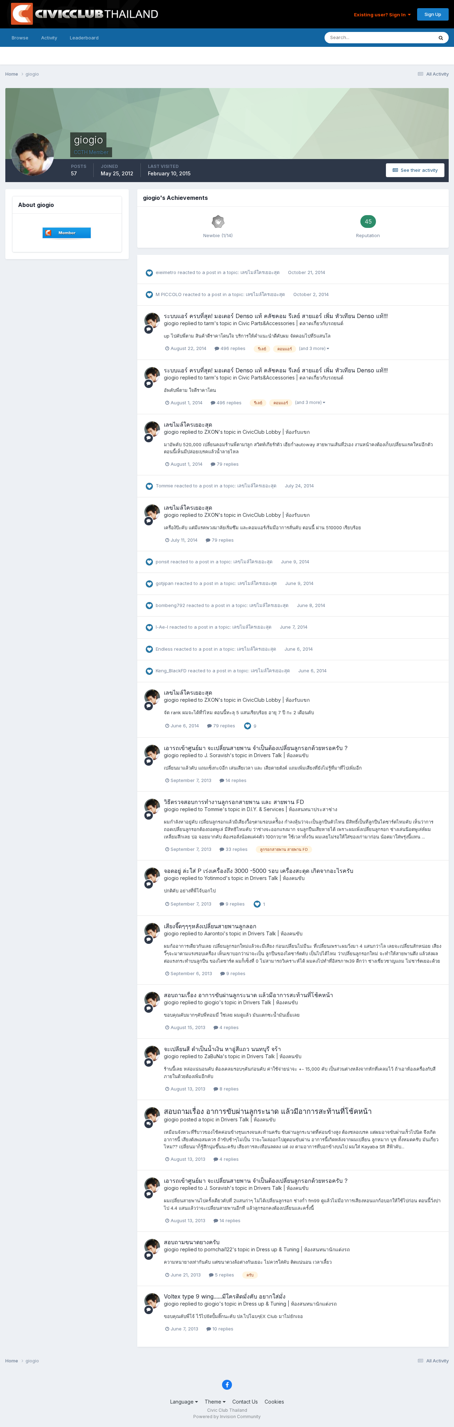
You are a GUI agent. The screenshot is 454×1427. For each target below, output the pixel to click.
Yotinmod (215, 878)
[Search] (441, 37)
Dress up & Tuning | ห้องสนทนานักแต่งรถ (303, 1249)
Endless (164, 649)
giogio (171, 323)
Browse (20, 37)
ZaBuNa (213, 1056)
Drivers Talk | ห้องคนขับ (281, 755)
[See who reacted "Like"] (247, 725)
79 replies (227, 464)
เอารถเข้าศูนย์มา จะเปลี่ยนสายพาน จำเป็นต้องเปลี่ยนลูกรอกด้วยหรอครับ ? (256, 747)
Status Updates (407, 37)
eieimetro (166, 272)
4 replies (228, 1027)
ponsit (162, 561)
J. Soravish (217, 755)
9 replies (234, 904)
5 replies (224, 1275)
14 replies (235, 780)
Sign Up (433, 14)
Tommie (164, 485)
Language (182, 1402)
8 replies (228, 1089)
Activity (49, 37)
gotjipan (164, 583)
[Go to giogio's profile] (152, 320)
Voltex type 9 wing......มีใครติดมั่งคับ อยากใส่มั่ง (225, 1296)
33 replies (236, 849)
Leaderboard (84, 37)
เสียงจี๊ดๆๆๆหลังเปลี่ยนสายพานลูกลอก (210, 926)
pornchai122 (218, 1249)
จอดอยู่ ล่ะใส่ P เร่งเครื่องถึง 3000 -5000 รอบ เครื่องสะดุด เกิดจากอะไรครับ (258, 870)
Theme (214, 1402)
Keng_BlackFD (171, 670)
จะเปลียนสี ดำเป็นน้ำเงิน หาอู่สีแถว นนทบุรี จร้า (222, 1049)
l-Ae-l (162, 627)
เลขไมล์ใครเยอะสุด (260, 272)
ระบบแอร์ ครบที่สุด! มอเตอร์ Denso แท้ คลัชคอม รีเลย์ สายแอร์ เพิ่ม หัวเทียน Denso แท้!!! (276, 315)
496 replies (232, 348)
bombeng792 (170, 605)
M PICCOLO (169, 294)
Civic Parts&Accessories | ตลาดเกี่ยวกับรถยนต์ (290, 323)
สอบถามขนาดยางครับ (192, 1242)
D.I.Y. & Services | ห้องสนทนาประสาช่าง (292, 809)
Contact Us (245, 1402)
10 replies (222, 1329)
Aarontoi (214, 933)
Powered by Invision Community (227, 1416)
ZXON (211, 432)
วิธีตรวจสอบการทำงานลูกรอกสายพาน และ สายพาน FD (234, 801)
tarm (209, 323)
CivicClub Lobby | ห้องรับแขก (276, 432)
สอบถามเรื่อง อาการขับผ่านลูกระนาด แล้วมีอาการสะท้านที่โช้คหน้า (248, 995)
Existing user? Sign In (381, 14)
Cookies (274, 1402)
